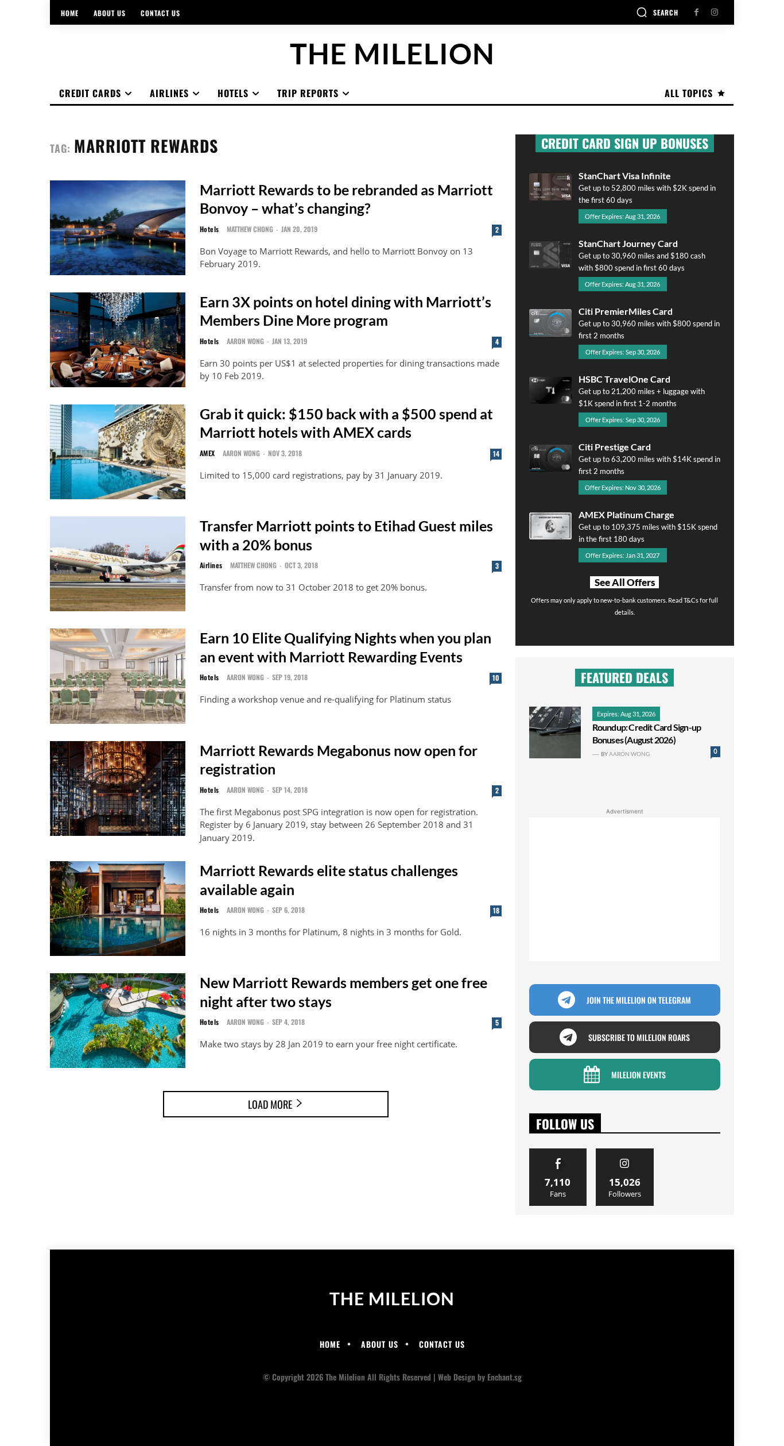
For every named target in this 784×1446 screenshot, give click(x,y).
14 (496, 453)
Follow (624, 1152)
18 (496, 910)
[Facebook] (696, 12)
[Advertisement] (624, 889)
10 (495, 677)
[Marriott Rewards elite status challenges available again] (117, 908)
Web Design (456, 1377)
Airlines (211, 565)
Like (558, 1152)
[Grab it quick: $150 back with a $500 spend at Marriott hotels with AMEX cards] (117, 451)
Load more (270, 1104)
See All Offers (625, 582)
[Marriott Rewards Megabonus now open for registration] (117, 788)
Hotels (209, 229)
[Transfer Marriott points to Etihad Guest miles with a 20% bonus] (117, 563)
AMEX (207, 453)
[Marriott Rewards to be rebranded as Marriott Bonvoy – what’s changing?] (117, 227)
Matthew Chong (250, 229)
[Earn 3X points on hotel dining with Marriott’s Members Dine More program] (117, 339)
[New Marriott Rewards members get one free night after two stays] (117, 1020)
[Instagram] (714, 12)
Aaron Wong (245, 341)
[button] (657, 12)
